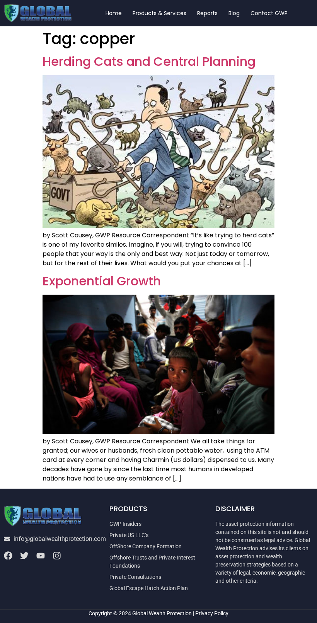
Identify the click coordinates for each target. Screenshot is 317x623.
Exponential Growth (102, 281)
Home (114, 13)
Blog (234, 13)
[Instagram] (57, 555)
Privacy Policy (211, 613)
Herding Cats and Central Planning (149, 61)
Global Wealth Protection (162, 613)
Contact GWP (269, 13)
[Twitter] (24, 555)
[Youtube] (40, 555)
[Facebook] (8, 555)
